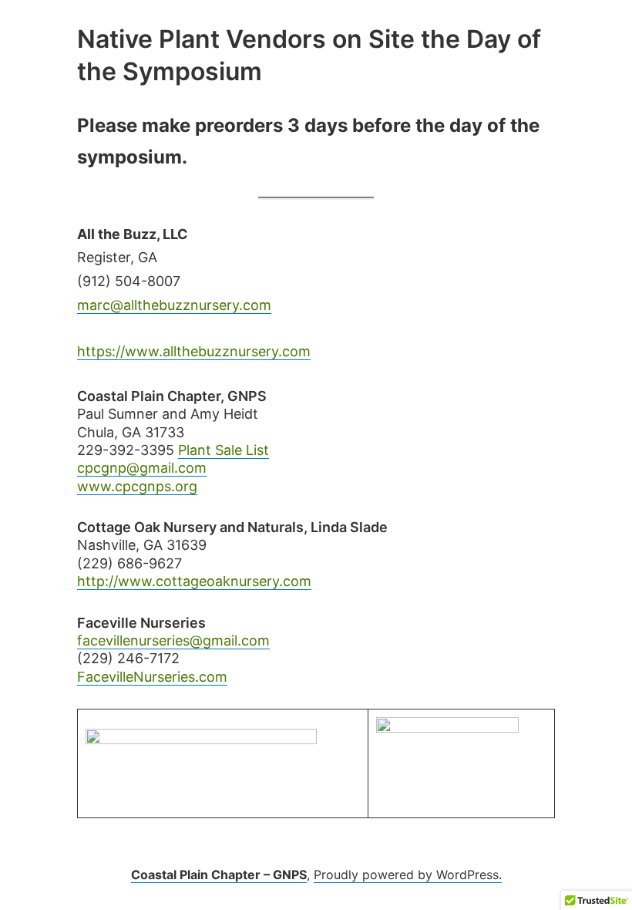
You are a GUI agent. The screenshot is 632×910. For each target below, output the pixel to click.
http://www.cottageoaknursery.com (194, 581)
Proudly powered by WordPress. (408, 874)
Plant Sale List (223, 450)
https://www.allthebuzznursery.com (194, 351)
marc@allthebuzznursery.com (174, 305)
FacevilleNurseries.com (152, 677)
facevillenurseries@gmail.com (173, 640)
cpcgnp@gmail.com (142, 468)
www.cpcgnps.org (137, 486)
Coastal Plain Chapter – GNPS (219, 874)
